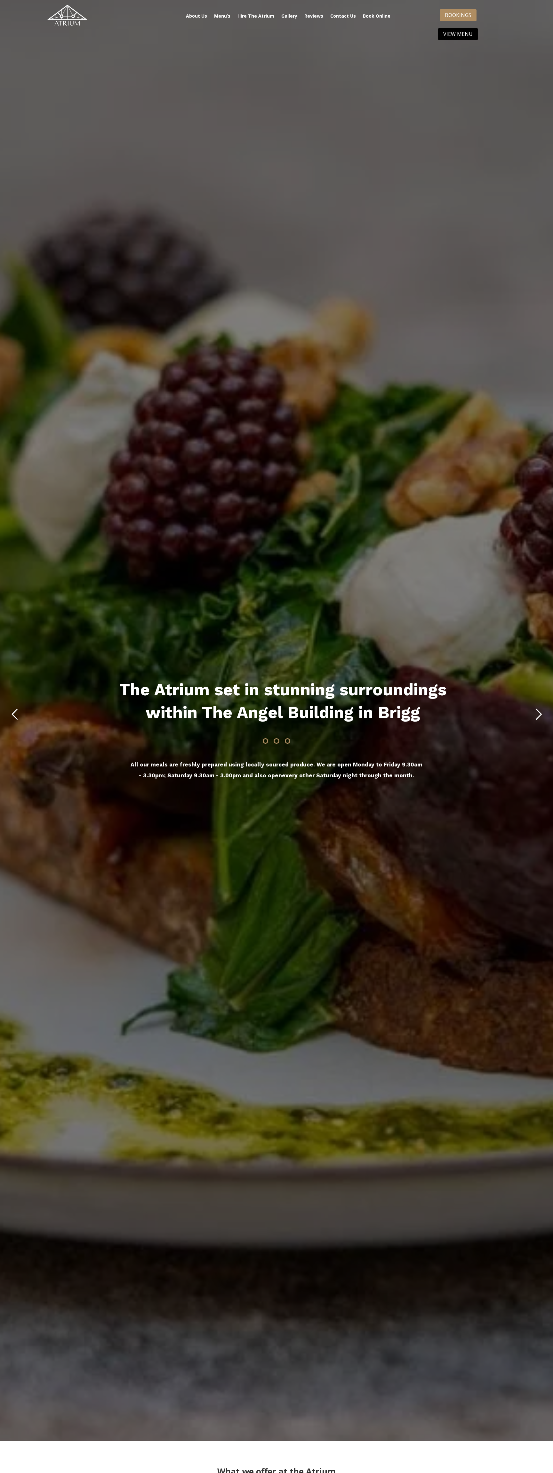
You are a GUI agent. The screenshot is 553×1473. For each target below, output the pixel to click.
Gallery (289, 16)
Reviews (313, 16)
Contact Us (343, 16)
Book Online (376, 16)
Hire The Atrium (255, 16)
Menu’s (222, 16)
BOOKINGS (458, 15)
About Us (196, 16)
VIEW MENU (458, 33)
